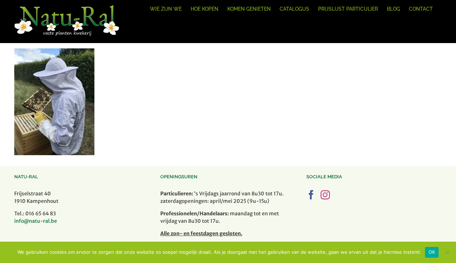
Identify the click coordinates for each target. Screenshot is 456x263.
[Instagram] (325, 194)
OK (432, 252)
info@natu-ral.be (35, 221)
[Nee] (447, 252)
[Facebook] (311, 194)
